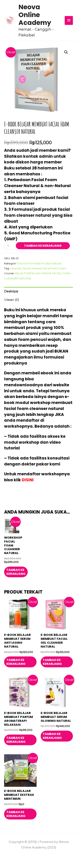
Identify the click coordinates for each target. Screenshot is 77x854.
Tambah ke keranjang (43, 246)
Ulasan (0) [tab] (11, 300)
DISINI (28, 480)
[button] (66, 52)
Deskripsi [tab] (11, 291)
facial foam (50, 268)
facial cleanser (32, 268)
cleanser (16, 268)
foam (62, 268)
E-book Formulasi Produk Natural (39, 263)
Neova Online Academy (34, 14)
